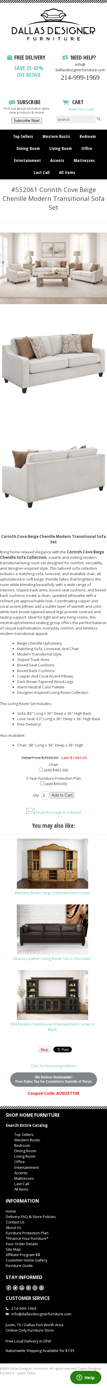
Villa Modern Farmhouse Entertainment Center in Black (52, 1026)
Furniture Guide (19, 1265)
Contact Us (15, 1222)
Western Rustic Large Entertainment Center (52, 892)
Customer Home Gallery (26, 1260)
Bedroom (88, 136)
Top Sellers (23, 136)
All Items (67, 172)
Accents (57, 160)
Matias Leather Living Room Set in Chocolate (52, 958)
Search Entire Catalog (27, 1125)
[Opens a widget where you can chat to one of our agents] (85, 1378)
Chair (53, 764)
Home (11, 1211)
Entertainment (27, 160)
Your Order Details (22, 1243)
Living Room (60, 148)
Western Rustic (56, 136)
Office (86, 148)
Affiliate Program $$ (23, 1254)
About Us (13, 1227)
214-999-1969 (80, 77)
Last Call (42, 172)
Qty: (36, 795)
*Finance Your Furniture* (27, 1238)
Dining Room (28, 148)
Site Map (13, 1249)
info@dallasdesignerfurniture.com (80, 67)
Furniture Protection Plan (27, 1232)
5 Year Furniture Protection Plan (53, 778)
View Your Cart (81, 109)
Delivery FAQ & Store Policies (31, 1216)
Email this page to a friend (58, 812)
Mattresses (84, 160)
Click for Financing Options (54, 1065)
